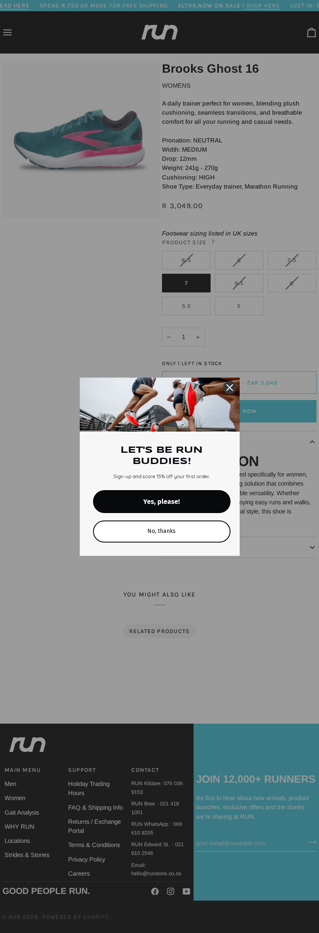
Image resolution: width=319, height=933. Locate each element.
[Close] (230, 388)
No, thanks (161, 531)
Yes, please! (161, 502)
